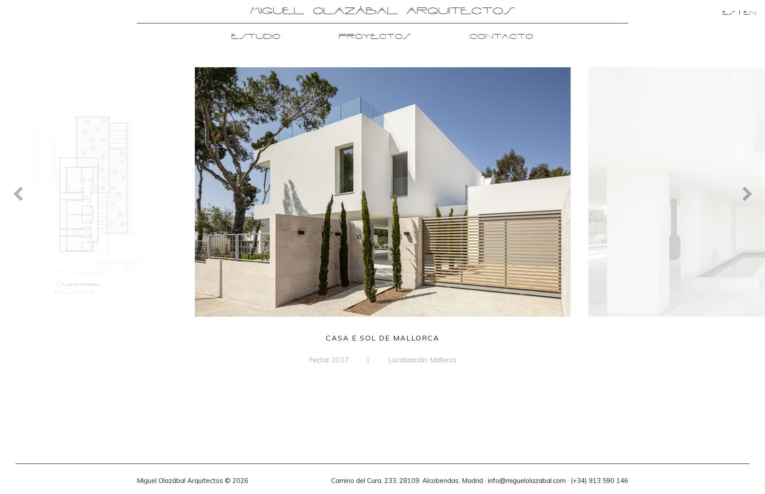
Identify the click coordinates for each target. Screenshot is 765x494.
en (750, 13)
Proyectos (375, 37)
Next (747, 193)
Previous (17, 193)
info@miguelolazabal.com (527, 480)
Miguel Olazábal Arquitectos (382, 11)
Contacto (501, 37)
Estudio (256, 37)
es (728, 13)
